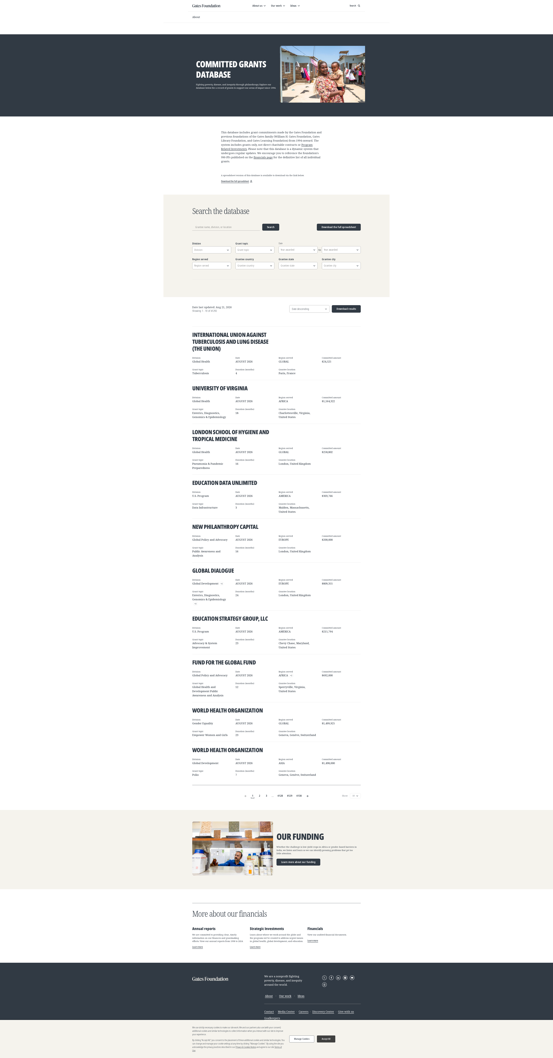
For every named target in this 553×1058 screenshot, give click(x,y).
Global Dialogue (213, 570)
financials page (263, 157)
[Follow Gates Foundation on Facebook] (331, 977)
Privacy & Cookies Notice (246, 1047)
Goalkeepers (272, 1018)
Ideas (301, 996)
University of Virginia (220, 388)
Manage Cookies (301, 1038)
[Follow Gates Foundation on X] (324, 977)
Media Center (286, 1011)
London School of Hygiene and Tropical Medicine (230, 435)
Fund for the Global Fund (224, 662)
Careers (303, 1011)
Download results (344, 310)
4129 (289, 795)
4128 (280, 795)
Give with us (346, 1011)
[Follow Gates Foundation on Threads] (324, 984)
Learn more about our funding (298, 862)
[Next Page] (307, 796)
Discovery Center (323, 1011)
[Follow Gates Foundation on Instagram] (345, 977)
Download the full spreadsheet (339, 227)
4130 (299, 795)
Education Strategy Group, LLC (230, 618)
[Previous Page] (245, 796)
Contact (269, 1011)
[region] (276, 1039)
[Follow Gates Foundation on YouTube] (352, 977)
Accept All (326, 1038)
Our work (285, 996)
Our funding (300, 836)
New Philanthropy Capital (225, 527)
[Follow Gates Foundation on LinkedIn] (338, 977)
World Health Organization (227, 710)
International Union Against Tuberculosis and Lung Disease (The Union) (230, 341)
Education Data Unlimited (224, 483)
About (196, 17)
